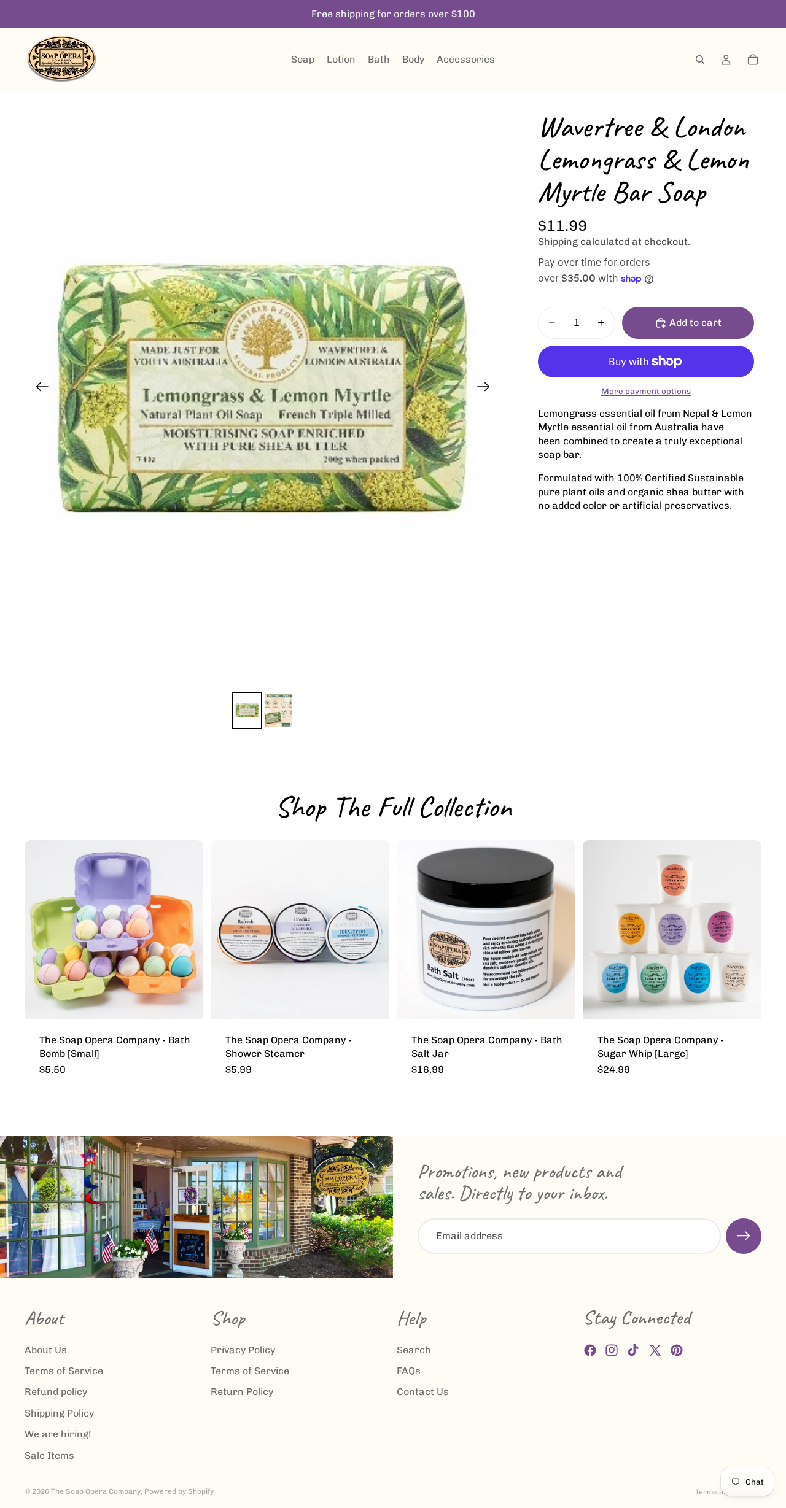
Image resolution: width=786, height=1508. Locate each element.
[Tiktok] (633, 1351)
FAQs (409, 1371)
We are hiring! (58, 1434)
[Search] (700, 59)
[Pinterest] (676, 1351)
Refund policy (56, 1392)
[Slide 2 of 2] (278, 710)
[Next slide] (487, 388)
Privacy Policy (243, 1350)
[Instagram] (611, 1351)
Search (414, 1350)
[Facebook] (590, 1351)
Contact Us (423, 1392)
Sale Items (49, 1455)
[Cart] (752, 59)
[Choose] (184, 1000)
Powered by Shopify (179, 1491)
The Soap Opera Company (96, 1491)
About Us (46, 1350)
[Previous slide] (38, 388)
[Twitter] (655, 1351)
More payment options (646, 391)
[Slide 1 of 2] (246, 710)
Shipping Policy (59, 1413)
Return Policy (242, 1392)
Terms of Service (64, 1371)
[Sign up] (743, 1236)
